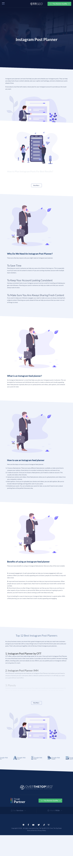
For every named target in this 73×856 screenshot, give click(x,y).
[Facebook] (28, 824)
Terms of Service (32, 830)
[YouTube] (33, 824)
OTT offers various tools (12, 656)
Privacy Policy (42, 830)
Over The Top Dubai (56, 828)
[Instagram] (23, 824)
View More (36, 185)
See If (59, 4)
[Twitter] (38, 824)
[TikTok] (44, 824)
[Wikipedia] (49, 824)
